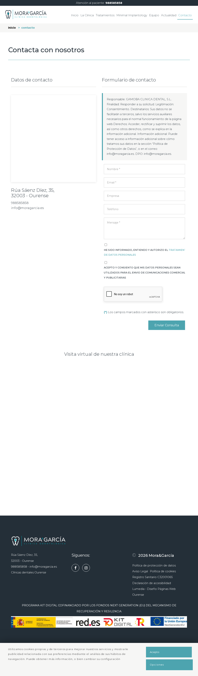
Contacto (185, 15)
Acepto (154, 652)
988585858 (113, 3)
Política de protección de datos (154, 565)
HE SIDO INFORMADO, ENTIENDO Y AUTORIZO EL (146, 252)
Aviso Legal (140, 571)
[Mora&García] (25, 14)
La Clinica (87, 15)
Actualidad (168, 15)
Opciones (157, 664)
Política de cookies (163, 571)
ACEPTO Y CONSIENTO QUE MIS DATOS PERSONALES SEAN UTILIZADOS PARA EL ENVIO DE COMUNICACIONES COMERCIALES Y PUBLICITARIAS (146, 272)
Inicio (75, 15)
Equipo (154, 15)
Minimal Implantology (131, 15)
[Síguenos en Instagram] (87, 568)
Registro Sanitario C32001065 (152, 577)
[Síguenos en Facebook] (76, 568)
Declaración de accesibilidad (151, 583)
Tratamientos (105, 15)
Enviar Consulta (166, 325)
